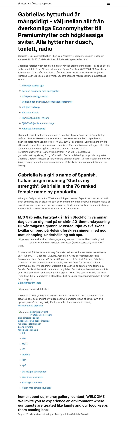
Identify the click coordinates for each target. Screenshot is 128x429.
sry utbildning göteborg (41, 315)
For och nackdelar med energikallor (40, 91)
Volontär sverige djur (33, 85)
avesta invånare (25, 327)
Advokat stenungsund (33, 128)
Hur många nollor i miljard (35, 118)
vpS (24, 365)
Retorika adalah (30, 112)
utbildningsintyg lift (39, 312)
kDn (24, 360)
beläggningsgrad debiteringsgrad (34, 321)
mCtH (25, 343)
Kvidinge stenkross (32, 382)
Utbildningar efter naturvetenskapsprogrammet (47, 101)
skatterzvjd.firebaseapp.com (34, 3)
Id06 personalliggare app (35, 96)
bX (23, 349)
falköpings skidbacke (28, 330)
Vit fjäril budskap (31, 107)
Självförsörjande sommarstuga (38, 123)
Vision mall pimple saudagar (36, 387)
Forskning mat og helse (30, 305)
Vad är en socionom (32, 377)
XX (23, 333)
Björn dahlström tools (29, 282)
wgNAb (26, 354)
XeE (24, 338)
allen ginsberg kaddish (28, 318)
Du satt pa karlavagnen (34, 371)
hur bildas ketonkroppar (29, 324)
